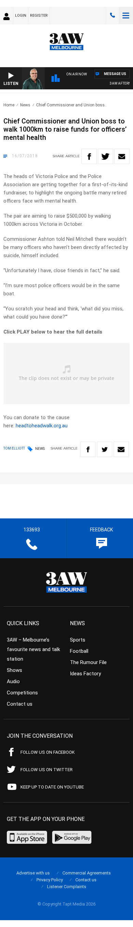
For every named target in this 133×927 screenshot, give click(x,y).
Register (39, 15)
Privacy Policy (49, 879)
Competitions (22, 693)
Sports (77, 640)
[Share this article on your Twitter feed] (105, 156)
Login (20, 15)
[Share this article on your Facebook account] (89, 156)
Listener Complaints (66, 886)
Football (79, 651)
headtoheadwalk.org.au (42, 426)
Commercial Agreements (86, 873)
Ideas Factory (85, 674)
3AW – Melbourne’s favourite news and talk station (33, 649)
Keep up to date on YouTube (52, 787)
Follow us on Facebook (47, 752)
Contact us (19, 704)
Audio (13, 681)
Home (8, 105)
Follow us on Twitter (46, 769)
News (25, 105)
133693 (112, 15)
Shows (14, 670)
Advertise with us (33, 873)
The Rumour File (88, 662)
